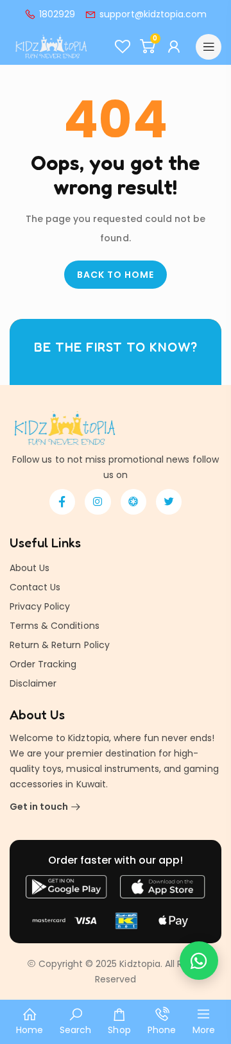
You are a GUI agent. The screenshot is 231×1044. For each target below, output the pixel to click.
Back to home (115, 274)
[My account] (175, 47)
